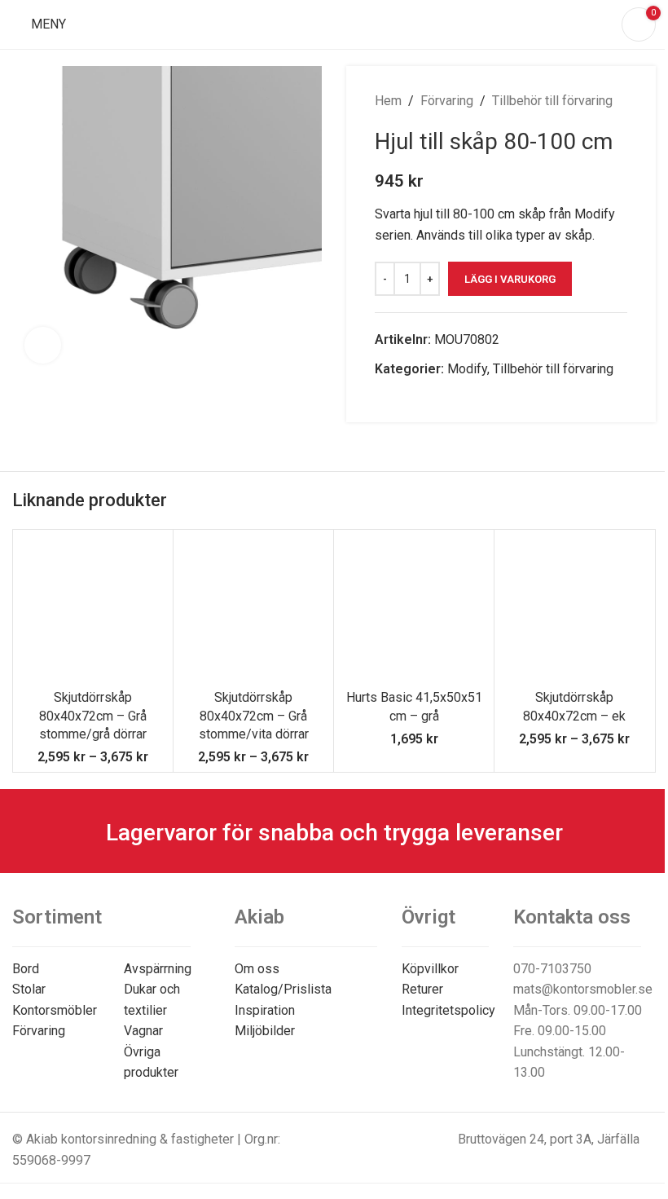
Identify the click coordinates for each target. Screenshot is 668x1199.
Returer (422, 989)
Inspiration (265, 1010)
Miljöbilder (265, 1030)
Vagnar (143, 1030)
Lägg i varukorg (510, 279)
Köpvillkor (430, 968)
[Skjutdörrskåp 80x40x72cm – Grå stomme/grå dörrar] (93, 609)
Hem (388, 100)
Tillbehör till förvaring (552, 100)
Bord (25, 968)
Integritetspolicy (448, 1010)
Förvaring (446, 100)
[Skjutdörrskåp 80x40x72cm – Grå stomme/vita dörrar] (253, 609)
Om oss (257, 968)
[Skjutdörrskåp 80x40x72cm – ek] (574, 609)
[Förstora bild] (42, 345)
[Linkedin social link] (423, 399)
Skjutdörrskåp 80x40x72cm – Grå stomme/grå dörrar (93, 716)
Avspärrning (157, 968)
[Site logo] (334, 23)
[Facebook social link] (384, 399)
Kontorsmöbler (54, 1010)
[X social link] (404, 399)
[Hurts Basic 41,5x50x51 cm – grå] (414, 609)
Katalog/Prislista (283, 989)
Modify (467, 369)
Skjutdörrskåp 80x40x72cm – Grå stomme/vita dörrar (254, 716)
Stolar (29, 989)
